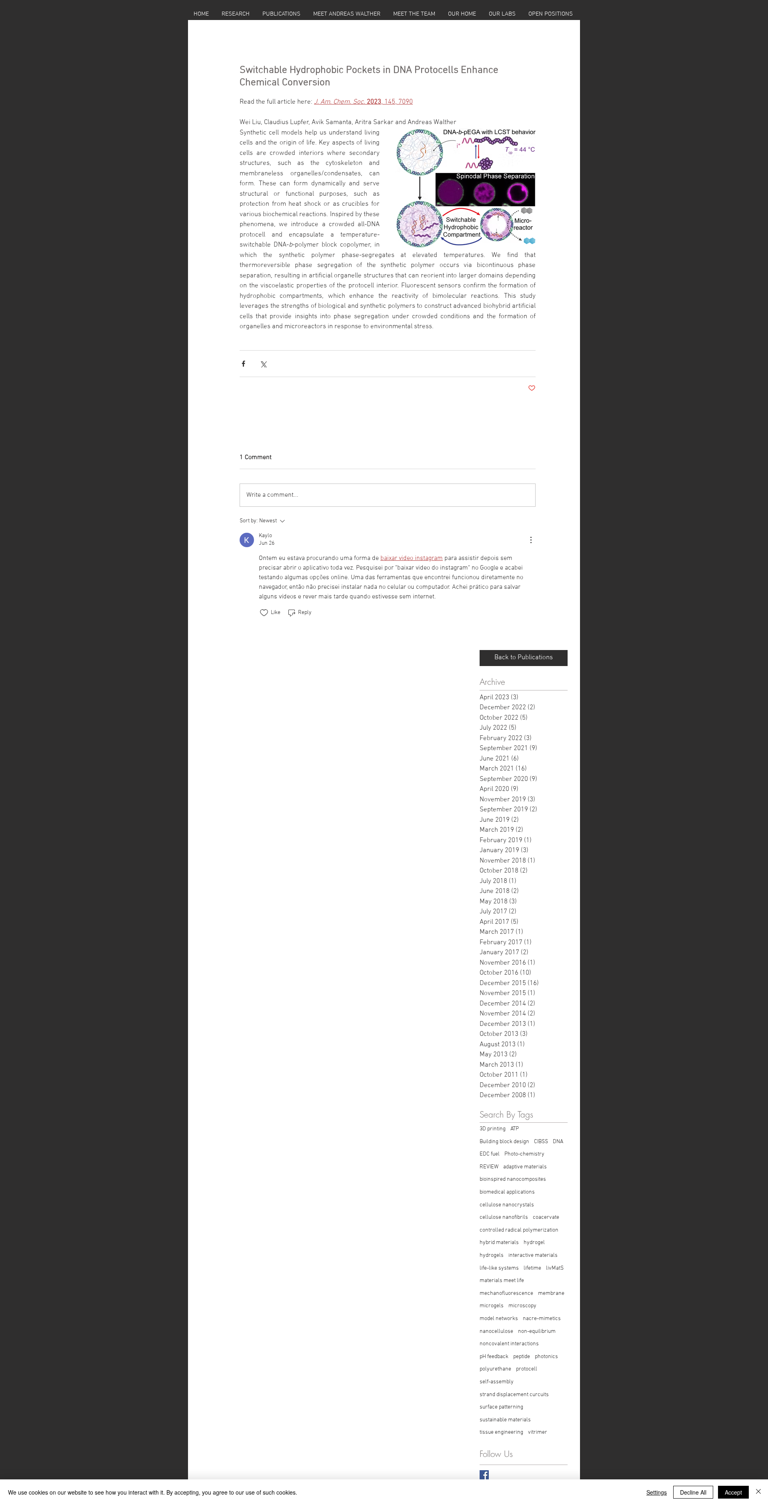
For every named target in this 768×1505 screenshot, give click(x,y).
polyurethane (495, 1369)
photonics (546, 1356)
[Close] (758, 1492)
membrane (551, 1293)
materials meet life (502, 1280)
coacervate (546, 1217)
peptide (521, 1356)
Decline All (693, 1492)
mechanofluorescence (506, 1293)
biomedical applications (507, 1192)
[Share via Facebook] (243, 363)
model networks (499, 1318)
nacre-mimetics (542, 1318)
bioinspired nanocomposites (513, 1179)
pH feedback (494, 1356)
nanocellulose (496, 1331)
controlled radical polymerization (519, 1230)
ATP (514, 1129)
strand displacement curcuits (514, 1394)
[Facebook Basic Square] (484, 1474)
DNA (558, 1141)
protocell (526, 1369)
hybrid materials (499, 1242)
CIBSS (541, 1141)
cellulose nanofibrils (504, 1217)
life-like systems (499, 1268)
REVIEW (489, 1167)
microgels (492, 1305)
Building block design (504, 1141)
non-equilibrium (537, 1331)
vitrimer (537, 1432)
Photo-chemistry (524, 1154)
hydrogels (492, 1255)
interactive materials (533, 1255)
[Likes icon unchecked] (264, 613)
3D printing (493, 1129)
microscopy (522, 1305)
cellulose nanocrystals (507, 1205)
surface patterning (501, 1407)
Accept (733, 1492)
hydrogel (534, 1242)
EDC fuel (490, 1154)
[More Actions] (531, 540)
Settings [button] (656, 1492)
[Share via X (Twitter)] (263, 363)
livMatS (555, 1268)
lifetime (532, 1268)
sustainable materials (505, 1420)
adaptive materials (525, 1167)
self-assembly (497, 1382)
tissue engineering (501, 1432)
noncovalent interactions (509, 1343)
